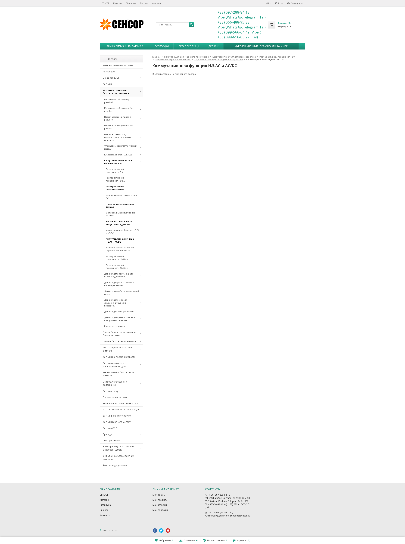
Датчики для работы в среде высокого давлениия (118, 275)
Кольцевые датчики (114, 326)
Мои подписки (160, 509)
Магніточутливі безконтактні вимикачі (118, 374)
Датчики (213, 46)
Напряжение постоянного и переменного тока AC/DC (120, 249)
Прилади (107, 434)
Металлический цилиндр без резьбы (119, 109)
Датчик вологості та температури (121, 409)
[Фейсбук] (154, 530)
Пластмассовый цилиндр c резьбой (117, 118)
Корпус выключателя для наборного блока (118, 162)
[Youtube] (167, 530)
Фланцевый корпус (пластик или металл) (120, 147)
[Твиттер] (161, 530)
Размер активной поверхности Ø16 (115, 188)
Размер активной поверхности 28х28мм (117, 266)
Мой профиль (159, 499)
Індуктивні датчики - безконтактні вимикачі (261, 46)
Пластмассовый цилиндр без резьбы (118, 127)
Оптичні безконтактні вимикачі (119, 341)
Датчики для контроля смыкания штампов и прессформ (115, 302)
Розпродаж (162, 46)
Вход (280, 3)
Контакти (157, 3)
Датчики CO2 (110, 428)
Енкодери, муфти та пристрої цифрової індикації (118, 448)
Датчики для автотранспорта (119, 311)
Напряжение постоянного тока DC (121, 197)
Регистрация (297, 3)
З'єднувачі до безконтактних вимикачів (118, 457)
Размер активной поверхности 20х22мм (117, 258)
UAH (267, 3)
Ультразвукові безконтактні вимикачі (118, 349)
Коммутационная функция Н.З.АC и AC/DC (120, 240)
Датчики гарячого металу (117, 421)
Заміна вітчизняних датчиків (125, 46)
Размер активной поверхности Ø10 (115, 170)
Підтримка (131, 3)
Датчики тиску (110, 391)
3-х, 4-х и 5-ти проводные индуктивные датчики (119, 223)
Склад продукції (189, 46)
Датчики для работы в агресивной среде (121, 293)
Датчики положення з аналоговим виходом (114, 365)
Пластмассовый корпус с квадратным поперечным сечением (117, 137)
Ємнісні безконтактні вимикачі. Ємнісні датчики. (119, 334)
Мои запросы (159, 504)
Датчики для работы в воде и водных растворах (119, 284)
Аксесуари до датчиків (115, 465)
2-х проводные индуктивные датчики (120, 214)
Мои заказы (158, 494)
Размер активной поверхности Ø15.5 (115, 179)
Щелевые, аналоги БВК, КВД (118, 154)
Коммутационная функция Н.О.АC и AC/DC (122, 232)
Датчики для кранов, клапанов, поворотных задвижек (120, 319)
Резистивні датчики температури (120, 403)
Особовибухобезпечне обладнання (115, 383)
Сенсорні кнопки (111, 440)
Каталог (112, 59)
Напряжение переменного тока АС (120, 205)
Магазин (117, 3)
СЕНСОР (105, 3)
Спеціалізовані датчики (115, 397)
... (302, 46)
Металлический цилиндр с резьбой (117, 101)
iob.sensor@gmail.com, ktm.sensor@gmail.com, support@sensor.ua (227, 514)
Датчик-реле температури (117, 415)
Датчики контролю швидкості (119, 356)
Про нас (144, 3)
